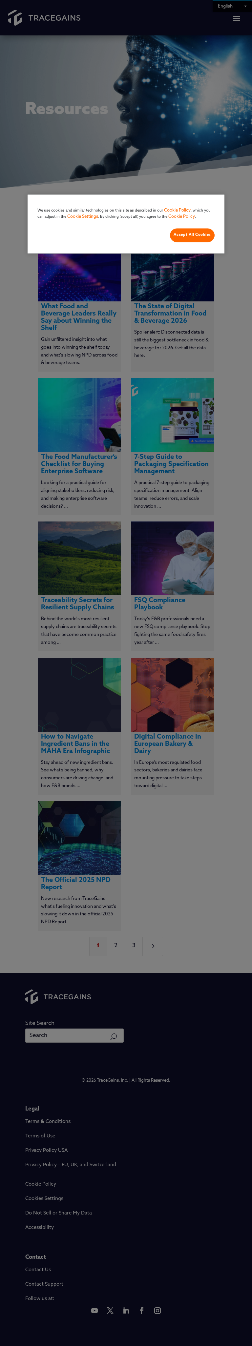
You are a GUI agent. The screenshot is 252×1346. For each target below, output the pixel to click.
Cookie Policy (177, 210)
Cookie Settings (82, 217)
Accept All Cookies (192, 235)
